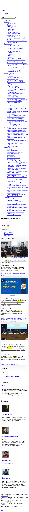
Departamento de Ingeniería (14, 58)
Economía (9, 52)
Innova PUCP (10, 155)
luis (15, 318)
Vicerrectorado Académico (14, 166)
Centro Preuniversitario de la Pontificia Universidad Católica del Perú (17, 100)
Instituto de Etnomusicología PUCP (16, 118)
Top (2, 510)
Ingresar (6, 14)
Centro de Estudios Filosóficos (15, 77)
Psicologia (9, 57)
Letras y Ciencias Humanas (14, 33)
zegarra (8, 319)
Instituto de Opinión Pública (14, 102)
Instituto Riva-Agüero (12, 79)
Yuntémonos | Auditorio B (13, 158)
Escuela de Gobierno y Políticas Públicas (17, 201)
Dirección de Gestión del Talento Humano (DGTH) (15, 180)
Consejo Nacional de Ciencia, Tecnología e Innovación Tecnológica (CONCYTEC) (17, 112)
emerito (3, 321)
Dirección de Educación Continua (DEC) (17, 175)
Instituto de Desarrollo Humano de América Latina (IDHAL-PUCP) (16, 116)
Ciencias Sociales (11, 23)
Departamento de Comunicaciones (16, 60)
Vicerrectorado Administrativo (14, 153)
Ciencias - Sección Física (13, 45)
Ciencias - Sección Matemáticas (15, 48)
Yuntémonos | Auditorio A (13, 156)
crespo (24, 318)
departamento (9, 318)
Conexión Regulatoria (12, 146)
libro (17, 364)
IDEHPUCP (10, 76)
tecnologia (23, 273)
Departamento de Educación (14, 70)
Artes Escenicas (11, 36)
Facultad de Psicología (13, 169)
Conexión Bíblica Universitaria (15, 93)
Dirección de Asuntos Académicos (16, 142)
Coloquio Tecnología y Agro (14, 161)
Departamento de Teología (14, 174)
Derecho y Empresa (12, 203)
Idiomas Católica (11, 92)
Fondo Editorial (11, 61)
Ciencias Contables (12, 42)
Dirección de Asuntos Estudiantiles (16, 130)
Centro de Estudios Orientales (14, 124)
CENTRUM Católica (12, 86)
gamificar (3, 273)
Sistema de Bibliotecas (13, 150)
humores (7, 364)
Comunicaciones (11, 26)
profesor (3, 318)
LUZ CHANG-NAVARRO (9, 460)
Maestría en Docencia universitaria (16, 210)
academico (13, 321)
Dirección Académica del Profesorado (16, 140)
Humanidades (10, 47)
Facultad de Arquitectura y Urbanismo (17, 185)
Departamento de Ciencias (13, 71)
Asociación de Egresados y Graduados (17, 171)
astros (2, 364)
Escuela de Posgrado (12, 200)
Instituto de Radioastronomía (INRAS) (17, 168)
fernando (19, 318)
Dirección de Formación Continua (15, 143)
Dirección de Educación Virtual (15, 133)
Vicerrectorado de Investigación (15, 152)
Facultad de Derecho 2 (13, 172)
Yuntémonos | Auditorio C (13, 159)
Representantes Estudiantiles (14, 125)
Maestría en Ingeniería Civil (14, 215)
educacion (9, 273)
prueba (9, 144)
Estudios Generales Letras (13, 29)
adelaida (22, 319)
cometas (12, 364)
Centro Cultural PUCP (13, 87)
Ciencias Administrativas (13, 51)
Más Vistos (5, 229)
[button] (3, 10)
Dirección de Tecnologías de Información (17, 165)
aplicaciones (16, 273)
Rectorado (9, 149)
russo (12, 319)
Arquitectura (10, 54)
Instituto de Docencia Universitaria (16, 98)
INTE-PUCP (10, 74)
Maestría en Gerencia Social (14, 199)
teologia (8, 321)
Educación (9, 28)
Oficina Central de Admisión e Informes (17, 128)
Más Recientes (8, 232)
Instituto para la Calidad (13, 96)
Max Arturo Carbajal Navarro (10, 436)
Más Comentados (8, 234)
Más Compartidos (8, 235)
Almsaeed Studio (18, 506)
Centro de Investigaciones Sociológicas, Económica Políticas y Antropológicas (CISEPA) (17, 108)
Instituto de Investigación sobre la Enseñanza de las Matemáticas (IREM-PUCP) (17, 121)
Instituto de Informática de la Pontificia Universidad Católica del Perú (17, 163)
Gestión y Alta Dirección (13, 35)
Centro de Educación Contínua (15, 80)
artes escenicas (11, 49)
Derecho (9, 25)
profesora (16, 319)
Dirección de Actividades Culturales (16, 194)
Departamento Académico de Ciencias (17, 63)
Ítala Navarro (6, 478)
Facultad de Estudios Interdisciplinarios (17, 41)
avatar (2, 275)
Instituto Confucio (11, 95)
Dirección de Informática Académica (16, 131)
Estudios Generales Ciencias (14, 30)
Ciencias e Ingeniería (12, 32)
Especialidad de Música (13, 85)
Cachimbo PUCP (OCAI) (13, 193)
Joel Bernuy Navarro (8, 414)
